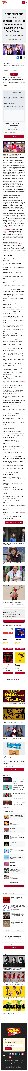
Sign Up (14, 74)
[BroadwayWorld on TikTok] (19, 1054)
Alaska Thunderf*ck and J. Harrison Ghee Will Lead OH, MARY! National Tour (13, 968)
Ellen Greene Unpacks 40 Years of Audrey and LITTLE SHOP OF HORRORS (19, 802)
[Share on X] (21, 57)
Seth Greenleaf (7, 229)
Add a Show (14, 885)
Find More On (13, 679)
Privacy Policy (18, 1067)
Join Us (21, 1060)
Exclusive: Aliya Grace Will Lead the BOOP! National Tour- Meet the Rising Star (14, 983)
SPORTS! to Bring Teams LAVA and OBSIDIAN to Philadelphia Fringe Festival (14, 98)
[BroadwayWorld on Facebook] (10, 1054)
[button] (23, 2)
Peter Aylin (7, 252)
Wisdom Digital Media (18, 1066)
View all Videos (6, 807)
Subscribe (14, 770)
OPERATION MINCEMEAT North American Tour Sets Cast (14, 998)
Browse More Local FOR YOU (15, 605)
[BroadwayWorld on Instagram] (13, 1054)
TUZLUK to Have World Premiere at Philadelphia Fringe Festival (12, 102)
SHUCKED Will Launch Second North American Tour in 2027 (12, 1012)
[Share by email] (24, 57)
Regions (15, 1062)
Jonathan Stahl (17, 244)
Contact (16, 1060)
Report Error (14, 1063)
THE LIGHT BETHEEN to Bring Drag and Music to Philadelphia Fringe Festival (14, 107)
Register (15, 2)
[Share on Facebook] (18, 57)
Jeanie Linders (8, 236)
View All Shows (14, 882)
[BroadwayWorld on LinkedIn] (16, 1054)
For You (9, 525)
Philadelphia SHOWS (8, 811)
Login (19, 2)
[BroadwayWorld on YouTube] (10, 1057)
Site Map (20, 1062)
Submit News (9, 1062)
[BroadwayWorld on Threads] (22, 1054)
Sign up (14, 947)
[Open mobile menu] (26, 2)
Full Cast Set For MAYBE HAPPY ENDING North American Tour (14, 93)
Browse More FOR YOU (13, 930)
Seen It (8, 646)
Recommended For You (8, 893)
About (12, 1060)
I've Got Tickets (8, 648)
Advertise (7, 1060)
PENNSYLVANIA (11, 2)
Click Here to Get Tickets (14, 522)
